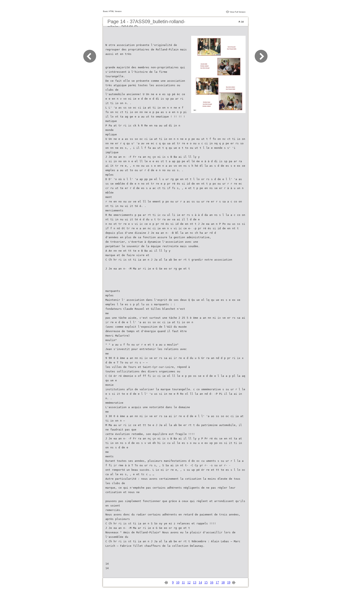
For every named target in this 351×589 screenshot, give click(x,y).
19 (228, 582)
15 (206, 582)
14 (200, 582)
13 (194, 582)
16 (211, 582)
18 (223, 582)
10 (177, 582)
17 (217, 582)
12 (189, 582)
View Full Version (238, 12)
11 (183, 582)
